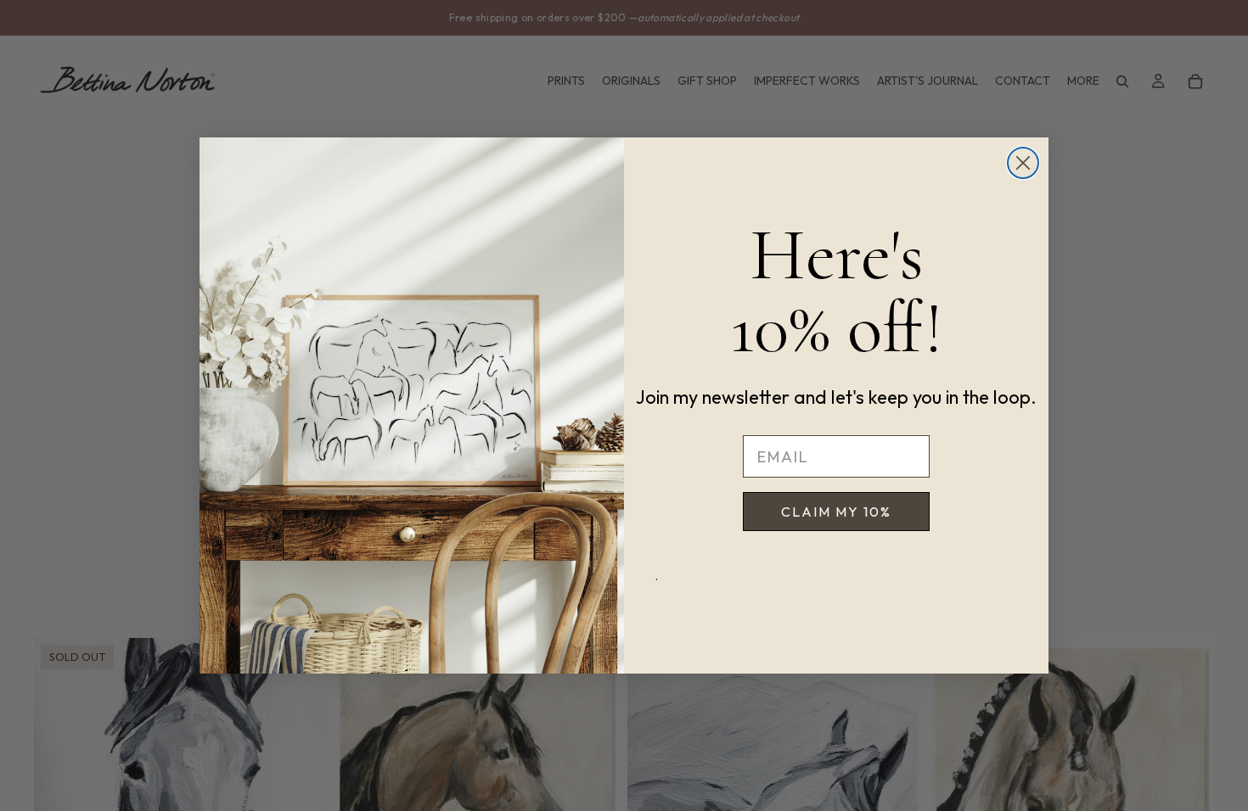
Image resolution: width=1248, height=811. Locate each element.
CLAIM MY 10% (836, 511)
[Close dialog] (1023, 163)
